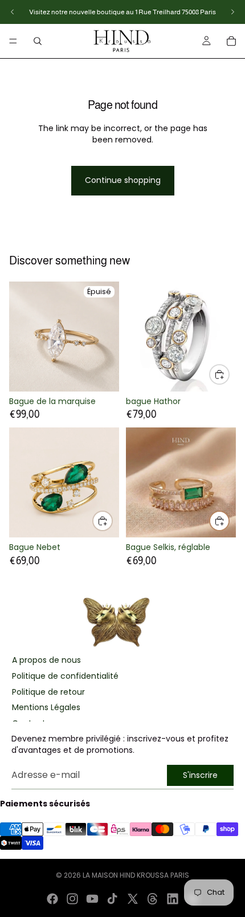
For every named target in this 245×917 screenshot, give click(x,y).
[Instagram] (72, 899)
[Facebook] (52, 899)
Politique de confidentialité (65, 676)
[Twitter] (133, 899)
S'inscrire (200, 775)
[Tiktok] (112, 899)
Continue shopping (123, 180)
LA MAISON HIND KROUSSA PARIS (136, 875)
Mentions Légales (46, 707)
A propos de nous (46, 660)
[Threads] (153, 899)
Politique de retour (48, 692)
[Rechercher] (37, 41)
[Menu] (13, 41)
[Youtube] (92, 899)
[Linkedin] (172, 899)
